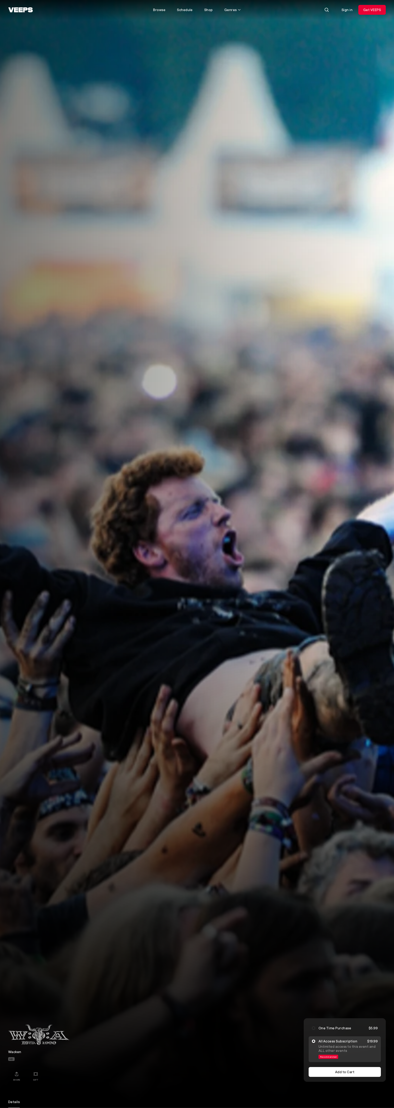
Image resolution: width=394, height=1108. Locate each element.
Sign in (347, 10)
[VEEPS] (20, 9)
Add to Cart (344, 1072)
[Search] (327, 10)
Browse (159, 10)
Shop (208, 10)
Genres (230, 10)
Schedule (185, 10)
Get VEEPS (372, 10)
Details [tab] (14, 1102)
